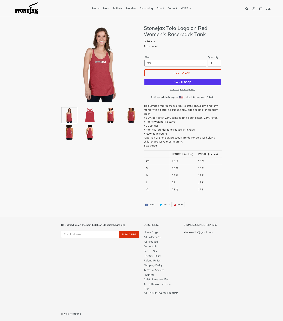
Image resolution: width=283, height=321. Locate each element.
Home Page (151, 232)
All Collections (152, 237)
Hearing (149, 274)
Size (146, 57)
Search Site (151, 251)
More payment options (182, 89)
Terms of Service (154, 270)
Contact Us (150, 246)
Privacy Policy (152, 255)
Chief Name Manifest (157, 279)
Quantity (213, 57)
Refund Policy (152, 260)
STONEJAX (75, 314)
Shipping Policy (153, 265)
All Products (151, 241)
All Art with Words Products (161, 292)
